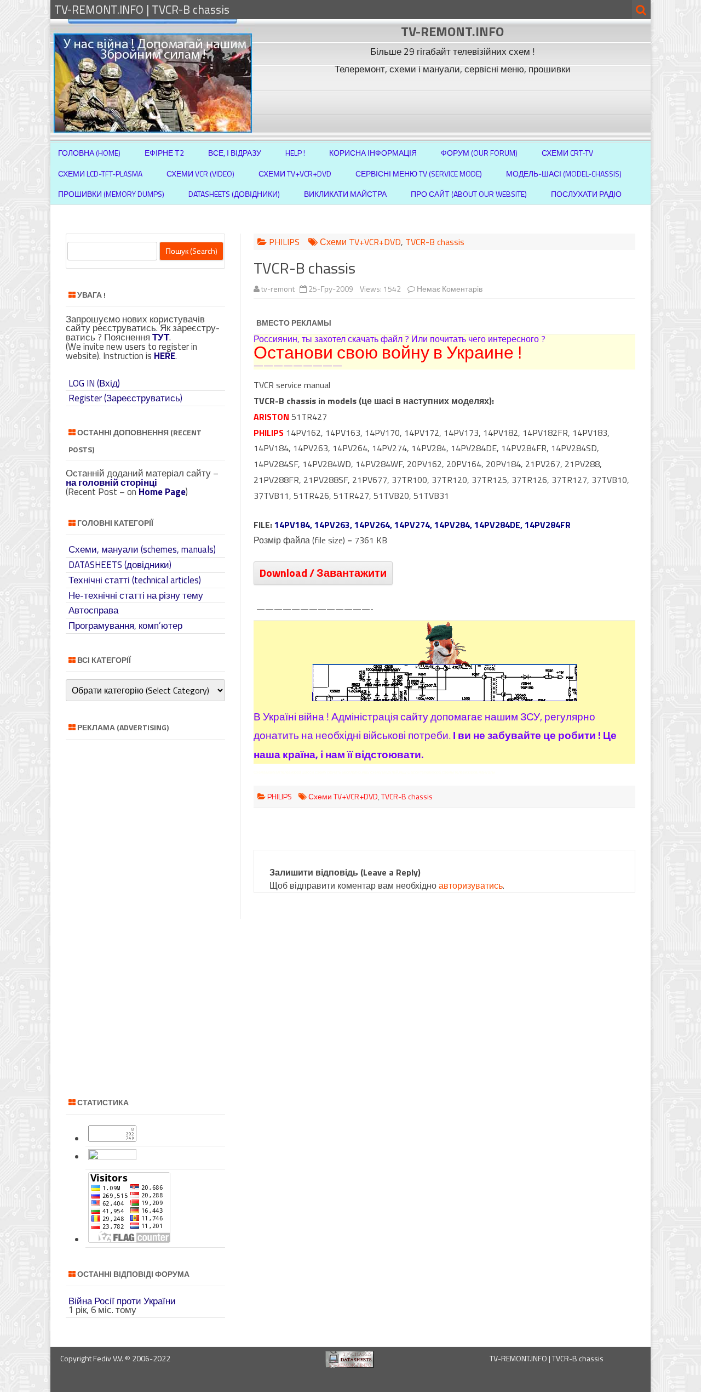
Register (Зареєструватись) (125, 398)
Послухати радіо (586, 194)
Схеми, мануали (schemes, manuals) (142, 549)
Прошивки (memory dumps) (111, 194)
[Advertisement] (454, 103)
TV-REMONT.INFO (452, 31)
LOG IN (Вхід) (94, 383)
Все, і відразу (234, 152)
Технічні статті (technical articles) (134, 580)
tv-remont (278, 288)
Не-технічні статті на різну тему (135, 595)
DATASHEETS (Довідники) (234, 194)
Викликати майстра (345, 194)
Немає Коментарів (449, 288)
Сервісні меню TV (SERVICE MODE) (418, 173)
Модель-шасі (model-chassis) (564, 173)
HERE (164, 356)
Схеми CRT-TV (567, 152)
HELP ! (295, 152)
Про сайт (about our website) (469, 194)
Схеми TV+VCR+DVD (294, 173)
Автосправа (93, 610)
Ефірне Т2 (164, 152)
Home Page (162, 492)
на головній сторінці (111, 482)
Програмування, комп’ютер (125, 625)
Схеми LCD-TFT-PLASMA (100, 173)
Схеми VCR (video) (200, 173)
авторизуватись (471, 885)
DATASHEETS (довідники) (119, 565)
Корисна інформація (373, 152)
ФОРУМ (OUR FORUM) (479, 152)
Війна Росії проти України (122, 1301)
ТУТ (160, 337)
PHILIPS (284, 241)
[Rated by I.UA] (112, 1157)
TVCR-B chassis (434, 241)
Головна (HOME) (89, 152)
